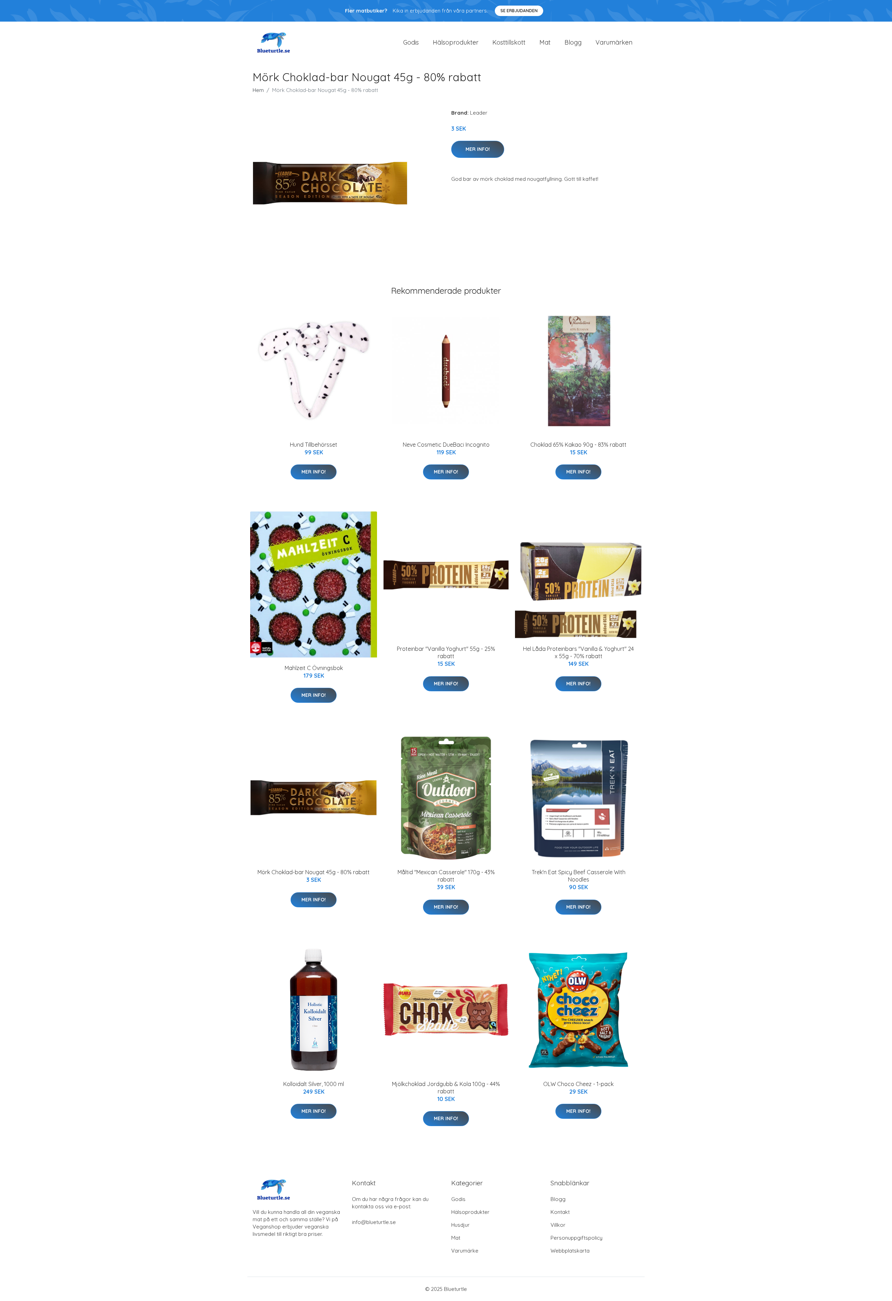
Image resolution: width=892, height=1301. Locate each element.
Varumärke (464, 1250)
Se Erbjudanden (519, 10)
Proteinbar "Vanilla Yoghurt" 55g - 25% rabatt (446, 652)
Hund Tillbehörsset (313, 444)
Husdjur (460, 1225)
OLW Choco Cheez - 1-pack (578, 1083)
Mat (545, 42)
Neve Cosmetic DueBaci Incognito (446, 444)
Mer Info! (478, 149)
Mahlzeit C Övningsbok (314, 667)
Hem (258, 90)
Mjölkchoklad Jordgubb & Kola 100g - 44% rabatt (446, 1087)
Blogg (573, 42)
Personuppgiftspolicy (576, 1237)
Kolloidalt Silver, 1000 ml (313, 1083)
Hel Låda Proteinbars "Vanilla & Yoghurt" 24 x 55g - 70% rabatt (578, 652)
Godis (411, 42)
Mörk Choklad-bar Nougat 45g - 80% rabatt (313, 872)
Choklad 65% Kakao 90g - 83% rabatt (578, 444)
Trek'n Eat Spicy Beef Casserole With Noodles (578, 876)
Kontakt (560, 1212)
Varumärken (613, 42)
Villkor (558, 1225)
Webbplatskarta (570, 1250)
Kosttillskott (508, 42)
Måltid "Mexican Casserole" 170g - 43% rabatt (446, 876)
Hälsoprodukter (455, 42)
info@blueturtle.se (374, 1222)
